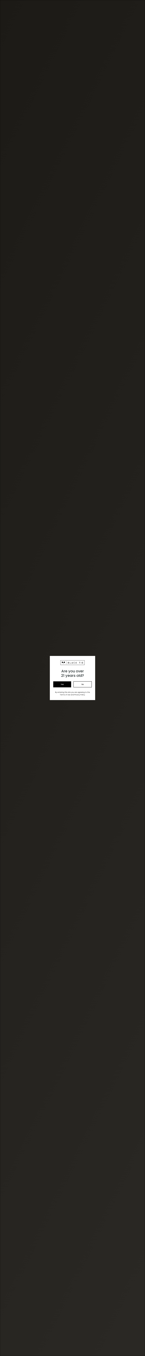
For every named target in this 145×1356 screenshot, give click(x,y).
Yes (62, 684)
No (82, 684)
